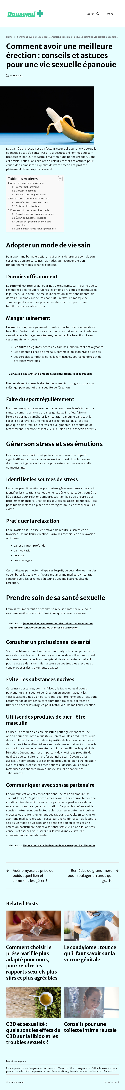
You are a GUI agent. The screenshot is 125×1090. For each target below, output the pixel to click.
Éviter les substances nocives (31, 217)
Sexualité (18, 75)
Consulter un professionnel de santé (35, 213)
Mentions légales (16, 1061)
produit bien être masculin (38, 732)
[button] (93, 14)
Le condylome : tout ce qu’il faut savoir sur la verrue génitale (90, 953)
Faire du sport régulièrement (31, 194)
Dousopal (19, 1082)
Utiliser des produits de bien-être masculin (33, 223)
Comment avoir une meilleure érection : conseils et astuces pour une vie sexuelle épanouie (67, 37)
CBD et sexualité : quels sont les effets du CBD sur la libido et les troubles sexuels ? (33, 1033)
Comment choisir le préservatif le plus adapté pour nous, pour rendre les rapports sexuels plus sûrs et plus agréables (31, 962)
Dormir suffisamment (27, 186)
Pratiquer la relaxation (27, 206)
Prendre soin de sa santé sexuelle (29, 210)
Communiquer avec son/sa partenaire (36, 228)
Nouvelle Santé (111, 1082)
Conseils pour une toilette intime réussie (90, 1027)
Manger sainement (26, 190)
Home (9, 37)
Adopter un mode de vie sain (27, 183)
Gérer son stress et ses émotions (29, 198)
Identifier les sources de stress (32, 202)
